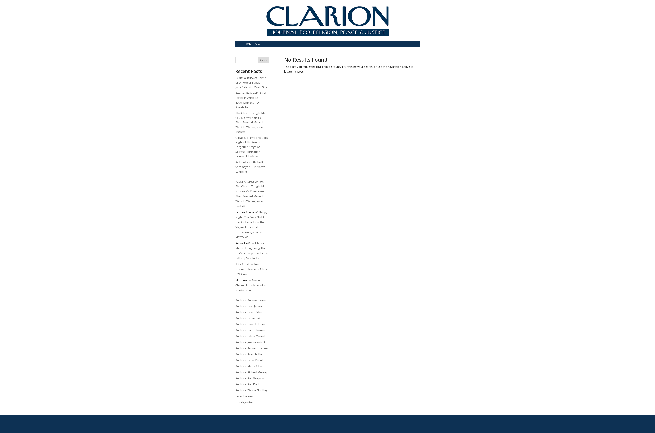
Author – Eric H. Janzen (250, 330)
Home (248, 43)
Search (263, 60)
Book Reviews (244, 396)
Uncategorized (244, 402)
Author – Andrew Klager (250, 300)
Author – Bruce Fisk (247, 318)
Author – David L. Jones (250, 324)
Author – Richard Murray (251, 372)
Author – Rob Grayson (249, 378)
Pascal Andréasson (247, 181)
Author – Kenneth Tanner (251, 348)
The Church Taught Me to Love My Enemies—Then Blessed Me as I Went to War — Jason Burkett (250, 122)
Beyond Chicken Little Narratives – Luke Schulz (251, 285)
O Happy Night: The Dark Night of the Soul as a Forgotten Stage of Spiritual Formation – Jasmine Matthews (251, 147)
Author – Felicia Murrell (250, 336)
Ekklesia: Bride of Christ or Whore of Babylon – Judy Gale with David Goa (251, 82)
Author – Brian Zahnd (249, 312)
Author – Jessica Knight (250, 342)
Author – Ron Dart (247, 384)
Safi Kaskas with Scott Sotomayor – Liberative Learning (250, 166)
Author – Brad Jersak (248, 306)
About (258, 43)
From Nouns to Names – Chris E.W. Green (251, 269)
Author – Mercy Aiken (249, 366)
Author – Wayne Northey (251, 390)
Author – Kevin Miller (248, 354)
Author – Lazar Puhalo (249, 360)
